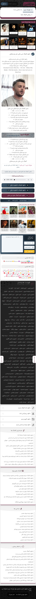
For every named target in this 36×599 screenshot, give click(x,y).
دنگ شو (22, 320)
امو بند (24, 294)
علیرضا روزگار (13, 354)
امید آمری (18, 294)
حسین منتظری (20, 313)
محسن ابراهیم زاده (29, 373)
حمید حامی (12, 313)
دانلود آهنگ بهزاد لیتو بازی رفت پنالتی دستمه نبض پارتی (18, 564)
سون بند (21, 332)
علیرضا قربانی (12, 358)
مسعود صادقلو (21, 386)
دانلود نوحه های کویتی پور (26, 532)
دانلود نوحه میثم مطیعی (26, 526)
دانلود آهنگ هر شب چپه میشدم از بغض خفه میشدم (19, 570)
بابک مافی (15, 304)
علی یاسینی (5, 351)
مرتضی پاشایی (21, 383)
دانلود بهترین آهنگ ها (21, 594)
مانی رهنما (9, 367)
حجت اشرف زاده (30, 313)
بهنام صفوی (24, 307)
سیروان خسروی (30, 336)
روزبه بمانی (31, 326)
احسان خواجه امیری (29, 291)
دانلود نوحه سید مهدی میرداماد (25, 518)
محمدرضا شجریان (19, 380)
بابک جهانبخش (24, 304)
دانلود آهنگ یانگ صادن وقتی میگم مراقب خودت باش (19, 464)
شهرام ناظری (30, 345)
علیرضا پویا (21, 354)
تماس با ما (17, 10)
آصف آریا (16, 288)
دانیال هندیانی (30, 320)
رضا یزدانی (9, 323)
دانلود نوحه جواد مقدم (27, 513)
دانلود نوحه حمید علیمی (26, 540)
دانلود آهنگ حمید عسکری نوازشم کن (23, 486)
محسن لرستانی (9, 373)
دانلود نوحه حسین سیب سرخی (25, 521)
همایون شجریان (18, 399)
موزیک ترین (27, 10)
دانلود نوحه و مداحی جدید (23, 425)
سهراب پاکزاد (14, 329)
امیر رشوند (15, 298)
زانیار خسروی (8, 326)
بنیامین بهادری (7, 304)
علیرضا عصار (20, 358)
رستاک (13, 320)
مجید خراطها (22, 370)
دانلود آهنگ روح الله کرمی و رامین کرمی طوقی (21, 580)
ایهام (3, 301)
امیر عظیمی (30, 301)
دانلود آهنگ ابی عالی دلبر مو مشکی (20, 54)
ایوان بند (31, 304)
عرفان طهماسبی (22, 345)
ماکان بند (16, 367)
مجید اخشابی (30, 370)
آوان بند (11, 288)
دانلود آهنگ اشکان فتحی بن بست (24, 454)
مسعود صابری (30, 386)
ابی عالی (22, 165)
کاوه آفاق (22, 364)
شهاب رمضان (30, 342)
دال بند (16, 317)
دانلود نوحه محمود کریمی (26, 516)
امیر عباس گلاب (7, 298)
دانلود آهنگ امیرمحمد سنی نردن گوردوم (22, 483)
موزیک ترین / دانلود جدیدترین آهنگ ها (29, 4)
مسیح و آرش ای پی (10, 386)
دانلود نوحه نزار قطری (27, 537)
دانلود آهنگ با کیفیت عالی (16, 185)
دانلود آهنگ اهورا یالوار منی (26, 489)
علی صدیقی (15, 348)
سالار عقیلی (31, 329)
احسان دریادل (18, 291)
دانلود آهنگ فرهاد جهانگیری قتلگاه (24, 502)
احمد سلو (11, 291)
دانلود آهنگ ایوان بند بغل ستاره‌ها (24, 491)
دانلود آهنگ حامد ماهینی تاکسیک (24, 451)
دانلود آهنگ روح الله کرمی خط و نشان (23, 575)
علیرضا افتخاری (30, 354)
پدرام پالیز (10, 307)
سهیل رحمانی (6, 329)
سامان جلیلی (22, 329)
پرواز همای (31, 310)
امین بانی (23, 301)
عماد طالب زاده (30, 361)
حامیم (12, 310)
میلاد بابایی (21, 396)
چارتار (25, 310)
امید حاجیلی (30, 298)
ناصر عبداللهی (5, 396)
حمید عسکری (30, 317)
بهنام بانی (31, 307)
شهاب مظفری (21, 342)
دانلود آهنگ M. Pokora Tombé (25, 435)
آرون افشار (23, 288)
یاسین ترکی (31, 402)
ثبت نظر (30, 251)
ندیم (32, 399)
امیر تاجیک (23, 298)
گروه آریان (31, 367)
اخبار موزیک (12, 594)
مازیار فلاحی (23, 367)
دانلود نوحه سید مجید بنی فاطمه (24, 524)
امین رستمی (16, 301)
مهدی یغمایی (14, 392)
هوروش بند (9, 399)
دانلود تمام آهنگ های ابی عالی (16, 195)
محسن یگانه (30, 377)
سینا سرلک (4, 336)
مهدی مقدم (31, 392)
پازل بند (17, 307)
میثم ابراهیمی (30, 396)
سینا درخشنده (12, 336)
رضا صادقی (24, 323)
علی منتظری (13, 351)
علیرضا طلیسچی (29, 358)
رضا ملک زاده (16, 323)
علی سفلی (22, 348)
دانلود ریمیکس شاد (24, 413)
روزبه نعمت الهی (22, 326)
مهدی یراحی (23, 392)
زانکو (15, 326)
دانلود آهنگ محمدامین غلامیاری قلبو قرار (22, 556)
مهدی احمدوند (24, 389)
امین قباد (8, 301)
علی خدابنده (13, 345)
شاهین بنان (21, 339)
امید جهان (4, 294)
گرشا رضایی (8, 364)
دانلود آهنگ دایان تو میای (26, 481)
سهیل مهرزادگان (29, 332)
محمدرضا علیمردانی (9, 380)
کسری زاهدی (15, 364)
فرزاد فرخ (22, 361)
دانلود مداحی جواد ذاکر (27, 534)
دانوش (11, 317)
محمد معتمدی (30, 380)
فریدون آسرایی (7, 361)
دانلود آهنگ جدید (28, 551)
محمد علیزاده (12, 377)
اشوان (5, 291)
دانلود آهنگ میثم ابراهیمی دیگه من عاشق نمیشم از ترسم (18, 475)
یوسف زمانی (22, 402)
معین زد (32, 389)
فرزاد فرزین (15, 361)
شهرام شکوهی (13, 342)
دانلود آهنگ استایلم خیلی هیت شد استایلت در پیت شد (18, 462)
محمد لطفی (5, 377)
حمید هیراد (22, 317)
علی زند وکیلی (30, 348)
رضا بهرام (7, 320)
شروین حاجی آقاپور (11, 339)
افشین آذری (31, 294)
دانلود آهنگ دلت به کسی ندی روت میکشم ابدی (20, 572)
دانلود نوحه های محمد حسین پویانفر (23, 529)
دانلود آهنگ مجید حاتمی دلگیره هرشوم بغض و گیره (19, 446)
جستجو (5, 4)
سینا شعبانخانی (29, 339)
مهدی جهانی (15, 389)
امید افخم (11, 294)
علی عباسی (7, 348)
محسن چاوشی (19, 373)
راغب (17, 320)
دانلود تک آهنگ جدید (24, 408)
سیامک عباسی (14, 332)
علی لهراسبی (21, 351)
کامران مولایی (30, 364)
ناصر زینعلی (14, 396)
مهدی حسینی (7, 389)
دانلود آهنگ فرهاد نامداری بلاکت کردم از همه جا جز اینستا (18, 578)
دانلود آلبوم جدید (25, 419)
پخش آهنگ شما (25, 15)
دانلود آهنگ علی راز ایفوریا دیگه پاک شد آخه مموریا (19, 567)
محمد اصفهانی (22, 377)
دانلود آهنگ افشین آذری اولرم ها (24, 494)
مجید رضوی (14, 370)
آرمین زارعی (31, 288)
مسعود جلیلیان (12, 383)
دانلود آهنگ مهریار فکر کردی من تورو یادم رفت (21, 478)
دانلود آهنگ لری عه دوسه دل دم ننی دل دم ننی (20, 438)
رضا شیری (31, 323)
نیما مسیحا (27, 399)
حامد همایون (19, 310)
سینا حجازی (21, 336)
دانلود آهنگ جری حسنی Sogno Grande (23, 448)
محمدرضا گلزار (30, 383)
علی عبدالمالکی (30, 351)
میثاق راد (6, 392)
